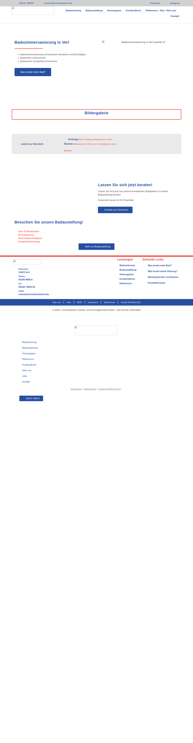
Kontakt (175, 16)
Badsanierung (73, 10)
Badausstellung (94, 10)
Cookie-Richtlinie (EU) (131, 302)
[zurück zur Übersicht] (16, 144)
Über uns (171, 10)
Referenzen (152, 10)
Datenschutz (109, 302)
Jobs (162, 10)
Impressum (93, 302)
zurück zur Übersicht (32, 144)
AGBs (79, 302)
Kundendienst (133, 10)
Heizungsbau (114, 10)
